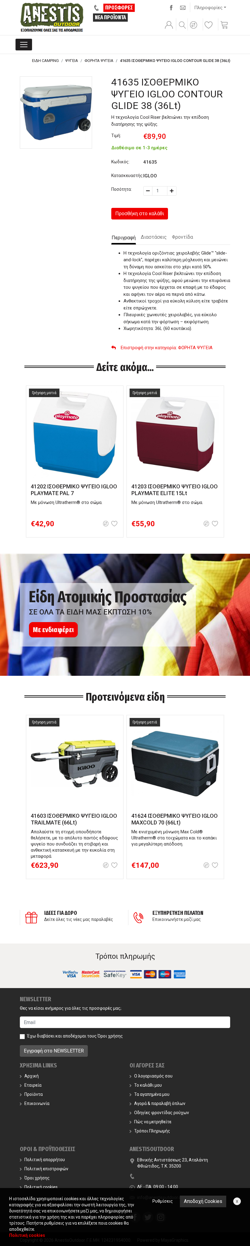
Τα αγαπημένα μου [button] (152, 1094)
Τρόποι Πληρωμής (152, 1130)
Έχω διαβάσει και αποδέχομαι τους (75, 1036)
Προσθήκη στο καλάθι (139, 213)
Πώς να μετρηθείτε (152, 1121)
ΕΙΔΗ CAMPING (45, 60)
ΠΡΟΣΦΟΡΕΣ (119, 7)
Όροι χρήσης (110, 1036)
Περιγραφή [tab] (124, 238)
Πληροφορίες (208, 7)
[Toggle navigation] (23, 44)
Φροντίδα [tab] (182, 237)
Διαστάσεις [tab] (154, 237)
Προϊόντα (33, 1094)
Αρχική (31, 1076)
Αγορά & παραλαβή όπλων (159, 1103)
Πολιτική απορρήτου (44, 1159)
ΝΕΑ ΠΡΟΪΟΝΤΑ (110, 17)
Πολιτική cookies (41, 1187)
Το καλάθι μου (148, 1085)
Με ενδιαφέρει (53, 629)
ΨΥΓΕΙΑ (71, 60)
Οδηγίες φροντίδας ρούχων (161, 1112)
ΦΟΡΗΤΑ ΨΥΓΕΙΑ (98, 60)
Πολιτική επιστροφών (46, 1168)
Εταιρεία (32, 1085)
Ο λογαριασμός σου (153, 1076)
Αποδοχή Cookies (203, 1201)
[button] (194, 29)
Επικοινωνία (36, 1103)
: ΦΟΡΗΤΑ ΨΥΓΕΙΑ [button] (166, 347)
